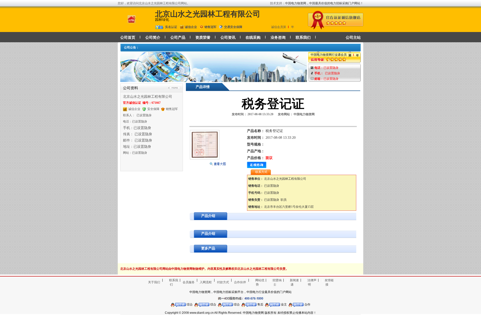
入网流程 (206, 282)
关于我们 (154, 282)
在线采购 (253, 38)
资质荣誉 (202, 38)
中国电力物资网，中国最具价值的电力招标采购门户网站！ (324, 3)
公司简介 (152, 38)
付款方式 (223, 282)
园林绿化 (162, 20)
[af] (213, 80)
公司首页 (127, 38)
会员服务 (189, 282)
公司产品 (177, 38)
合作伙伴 (240, 282)
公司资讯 (227, 38)
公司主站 (353, 38)
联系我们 (303, 38)
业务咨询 (278, 38)
